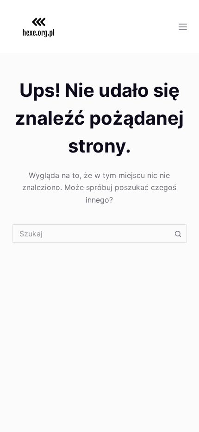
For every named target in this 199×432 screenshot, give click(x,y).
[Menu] (183, 27)
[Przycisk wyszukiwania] (178, 233)
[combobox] (90, 233)
